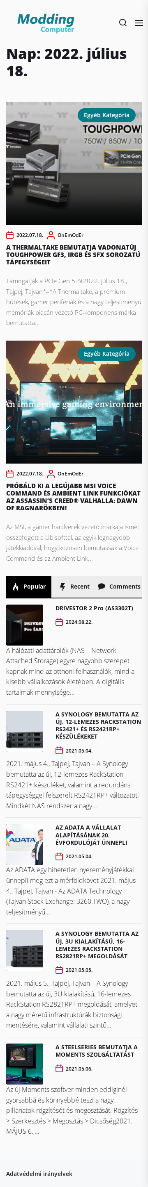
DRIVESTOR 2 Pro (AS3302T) (94, 608)
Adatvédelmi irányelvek (39, 1174)
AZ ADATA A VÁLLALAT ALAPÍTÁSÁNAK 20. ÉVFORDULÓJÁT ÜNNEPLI (91, 834)
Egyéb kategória (107, 115)
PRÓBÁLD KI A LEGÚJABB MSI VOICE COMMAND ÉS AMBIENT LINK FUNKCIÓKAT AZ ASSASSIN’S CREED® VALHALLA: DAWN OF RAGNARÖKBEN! (73, 497)
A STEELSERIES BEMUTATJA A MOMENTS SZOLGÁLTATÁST (97, 1050)
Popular (34, 586)
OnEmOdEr (70, 235)
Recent (79, 586)
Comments (124, 586)
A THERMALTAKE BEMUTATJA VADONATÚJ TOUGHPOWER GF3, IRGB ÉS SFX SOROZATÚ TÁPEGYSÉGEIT (73, 254)
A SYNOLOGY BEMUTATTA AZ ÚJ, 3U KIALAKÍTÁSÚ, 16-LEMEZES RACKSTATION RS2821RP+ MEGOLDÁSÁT (97, 945)
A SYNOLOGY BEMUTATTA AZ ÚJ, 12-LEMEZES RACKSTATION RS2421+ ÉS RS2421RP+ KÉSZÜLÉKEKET (98, 725)
